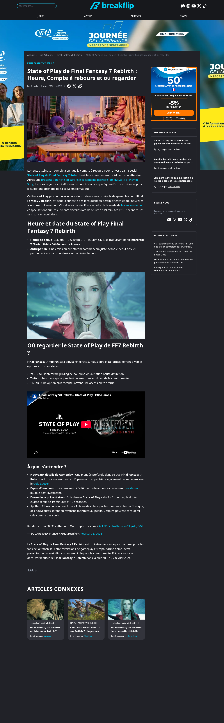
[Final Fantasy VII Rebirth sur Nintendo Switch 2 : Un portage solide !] (45, 619)
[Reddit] (79, 86)
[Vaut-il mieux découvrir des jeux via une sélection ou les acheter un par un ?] (174, 164)
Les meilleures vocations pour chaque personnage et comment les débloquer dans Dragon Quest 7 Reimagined (173, 261)
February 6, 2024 (91, 533)
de (54, 175)
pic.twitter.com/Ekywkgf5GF (125, 526)
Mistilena (47, 636)
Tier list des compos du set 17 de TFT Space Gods (173, 253)
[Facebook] (68, 86)
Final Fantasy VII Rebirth (69, 54)
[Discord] (182, 6)
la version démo (131, 205)
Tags (183, 16)
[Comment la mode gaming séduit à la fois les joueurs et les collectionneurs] (174, 183)
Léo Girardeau (130, 636)
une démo (131, 488)
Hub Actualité (46, 54)
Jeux (41, 16)
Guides (136, 16)
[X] (199, 6)
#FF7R (103, 526)
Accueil (31, 54)
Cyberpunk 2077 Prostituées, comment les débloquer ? (168, 269)
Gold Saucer (40, 483)
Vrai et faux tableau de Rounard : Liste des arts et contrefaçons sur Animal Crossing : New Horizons (173, 245)
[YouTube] (193, 6)
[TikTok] (204, 6)
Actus (88, 16)
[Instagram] (188, 6)
